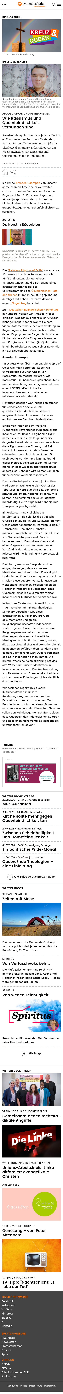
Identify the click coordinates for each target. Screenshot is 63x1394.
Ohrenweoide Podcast (18, 1226)
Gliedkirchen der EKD (15, 1372)
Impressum (50, 1386)
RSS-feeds (8, 1337)
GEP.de (5, 1364)
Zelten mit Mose (18, 899)
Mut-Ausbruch (16, 804)
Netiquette (12, 1386)
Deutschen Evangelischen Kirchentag (33, 309)
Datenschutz (35, 1386)
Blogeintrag (18, 303)
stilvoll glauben (14, 894)
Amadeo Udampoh (28, 182)
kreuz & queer (12, 17)
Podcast (6, 1350)
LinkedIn (6, 1325)
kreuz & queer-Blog (14, 61)
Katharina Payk (33, 829)
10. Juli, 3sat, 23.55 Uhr (18, 1277)
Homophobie (9, 749)
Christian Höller (33, 812)
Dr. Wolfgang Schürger (38, 845)
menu (4, 4)
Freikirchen (8, 1376)
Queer (39, 749)
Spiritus (8, 958)
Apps (4, 1354)
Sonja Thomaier (34, 857)
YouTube (6, 1309)
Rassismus (51, 749)
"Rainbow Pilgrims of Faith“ (25, 270)
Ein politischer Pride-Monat (29, 849)
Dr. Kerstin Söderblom (27, 163)
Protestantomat (11, 1346)
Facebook (7, 1301)
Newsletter (8, 1341)
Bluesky (6, 1317)
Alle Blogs (34, 1053)
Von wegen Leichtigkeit (25, 995)
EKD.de (6, 1368)
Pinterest (7, 1313)
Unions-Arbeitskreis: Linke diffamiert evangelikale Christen (28, 1172)
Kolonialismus (26, 749)
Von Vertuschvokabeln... (26, 964)
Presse (23, 1386)
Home (5, 172)
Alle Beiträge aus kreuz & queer (35, 877)
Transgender (8, 752)
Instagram (8, 1305)
